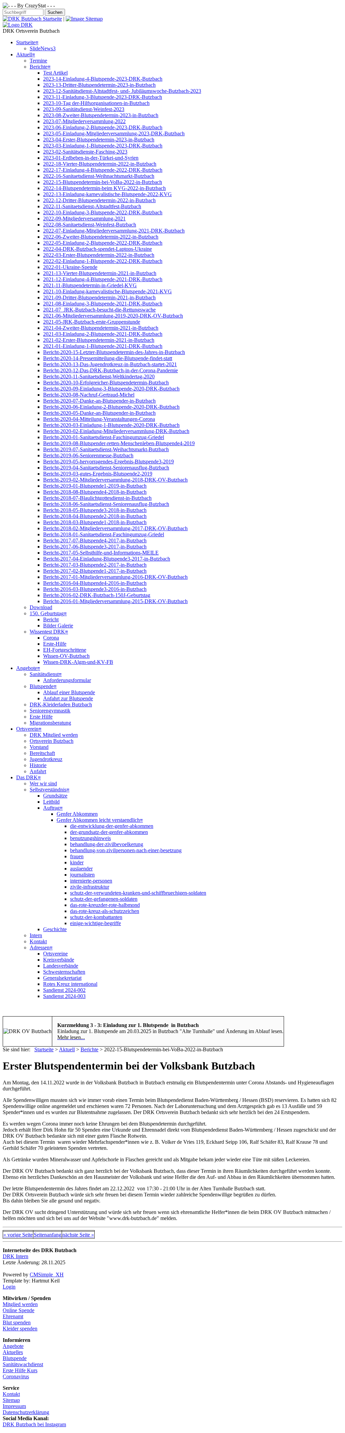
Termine (38, 60)
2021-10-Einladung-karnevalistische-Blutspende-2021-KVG (107, 291)
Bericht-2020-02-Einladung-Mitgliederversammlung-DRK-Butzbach (116, 431)
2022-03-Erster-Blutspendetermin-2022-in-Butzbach (98, 255)
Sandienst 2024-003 (64, 996)
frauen (77, 856)
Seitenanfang (47, 1235)
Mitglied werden (20, 1304)
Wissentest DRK (47, 631)
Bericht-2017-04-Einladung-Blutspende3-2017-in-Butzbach (106, 559)
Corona (51, 638)
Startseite (25, 42)
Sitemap (11, 1400)
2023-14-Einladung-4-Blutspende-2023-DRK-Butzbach (102, 79)
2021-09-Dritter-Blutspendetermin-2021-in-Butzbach (99, 297)
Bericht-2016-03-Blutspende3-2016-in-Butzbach (95, 589)
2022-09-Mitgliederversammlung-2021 (84, 218)
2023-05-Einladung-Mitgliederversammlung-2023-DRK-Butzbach (114, 133)
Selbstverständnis (48, 789)
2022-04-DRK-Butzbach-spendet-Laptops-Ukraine (97, 249)
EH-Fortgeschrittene (64, 650)
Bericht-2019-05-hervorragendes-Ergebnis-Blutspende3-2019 (108, 461)
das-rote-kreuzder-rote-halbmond (105, 905)
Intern (36, 935)
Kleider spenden (20, 1328)
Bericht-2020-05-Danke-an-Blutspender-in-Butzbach (99, 413)
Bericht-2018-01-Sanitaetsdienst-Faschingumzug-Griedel (103, 534)
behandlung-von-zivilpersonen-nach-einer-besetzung (126, 850)
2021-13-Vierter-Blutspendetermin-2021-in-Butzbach (99, 273)
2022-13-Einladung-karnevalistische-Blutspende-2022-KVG (107, 194)
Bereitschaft (42, 753)
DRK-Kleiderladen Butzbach (61, 704)
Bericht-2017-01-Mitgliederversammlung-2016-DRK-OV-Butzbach (115, 577)
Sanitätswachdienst (23, 1364)
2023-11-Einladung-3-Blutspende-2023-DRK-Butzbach (102, 97)
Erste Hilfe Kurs (20, 1370)
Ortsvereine (55, 953)
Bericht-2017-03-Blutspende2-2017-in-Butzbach (95, 565)
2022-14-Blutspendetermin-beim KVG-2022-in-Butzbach (104, 188)
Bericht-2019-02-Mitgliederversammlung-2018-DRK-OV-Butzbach (115, 480)
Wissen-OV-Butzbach (66, 656)
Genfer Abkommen (77, 814)
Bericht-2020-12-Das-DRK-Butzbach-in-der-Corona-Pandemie (110, 370)
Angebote (26, 668)
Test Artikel (55, 73)
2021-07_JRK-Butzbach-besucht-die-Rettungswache (99, 310)
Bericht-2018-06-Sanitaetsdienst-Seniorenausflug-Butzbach (106, 504)
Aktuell (24, 54)
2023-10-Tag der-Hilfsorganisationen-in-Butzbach (96, 103)
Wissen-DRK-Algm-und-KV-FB (78, 662)
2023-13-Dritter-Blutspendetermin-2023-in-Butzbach (99, 85)
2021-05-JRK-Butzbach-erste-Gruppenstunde (91, 322)
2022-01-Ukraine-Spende (70, 267)
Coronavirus (16, 1376)
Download (41, 607)
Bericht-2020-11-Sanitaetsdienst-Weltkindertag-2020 (99, 376)
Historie (38, 765)
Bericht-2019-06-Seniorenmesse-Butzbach (88, 455)
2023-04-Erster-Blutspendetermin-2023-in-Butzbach (98, 139)
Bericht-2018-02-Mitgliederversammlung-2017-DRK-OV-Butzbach (115, 528)
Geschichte (55, 929)
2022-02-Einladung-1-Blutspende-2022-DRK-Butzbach (102, 261)
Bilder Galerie (58, 625)
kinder (77, 862)
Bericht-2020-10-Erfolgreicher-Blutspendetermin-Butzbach (106, 382)
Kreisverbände (58, 960)
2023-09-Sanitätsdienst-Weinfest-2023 (83, 109)
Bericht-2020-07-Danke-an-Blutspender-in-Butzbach (99, 401)
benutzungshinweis (90, 838)
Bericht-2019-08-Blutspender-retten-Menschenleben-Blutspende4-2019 (119, 443)
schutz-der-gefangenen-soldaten (103, 899)
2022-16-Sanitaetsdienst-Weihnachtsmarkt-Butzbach (98, 176)
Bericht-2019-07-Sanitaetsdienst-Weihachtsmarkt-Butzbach (106, 449)
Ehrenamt (13, 1316)
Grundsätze (55, 796)
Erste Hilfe (41, 717)
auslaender (81, 868)
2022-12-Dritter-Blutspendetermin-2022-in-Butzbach (99, 200)
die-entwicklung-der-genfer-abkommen (111, 826)
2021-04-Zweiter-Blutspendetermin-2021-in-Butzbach (100, 328)
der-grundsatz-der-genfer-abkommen (109, 832)
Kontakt (38, 941)
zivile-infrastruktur (89, 887)
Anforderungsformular (67, 680)
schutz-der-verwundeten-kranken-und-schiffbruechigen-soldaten (138, 893)
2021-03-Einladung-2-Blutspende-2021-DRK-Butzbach (102, 334)
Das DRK (27, 777)
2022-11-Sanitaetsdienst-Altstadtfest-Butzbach (92, 206)
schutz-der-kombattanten (96, 917)
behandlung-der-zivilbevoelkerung (106, 844)
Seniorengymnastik (50, 710)
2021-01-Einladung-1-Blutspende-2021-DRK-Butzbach (102, 346)
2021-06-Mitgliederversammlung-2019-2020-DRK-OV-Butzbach (113, 316)
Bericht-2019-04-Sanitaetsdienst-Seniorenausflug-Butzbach (106, 467)
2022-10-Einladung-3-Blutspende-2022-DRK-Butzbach (102, 212)
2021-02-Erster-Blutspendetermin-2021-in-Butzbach (98, 340)
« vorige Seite (18, 1235)
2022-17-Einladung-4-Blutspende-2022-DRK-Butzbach (102, 170)
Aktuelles (13, 1352)
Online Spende (18, 1310)
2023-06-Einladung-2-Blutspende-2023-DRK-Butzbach (102, 127)
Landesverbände (60, 966)
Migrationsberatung (50, 723)
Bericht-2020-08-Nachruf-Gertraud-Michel (88, 395)
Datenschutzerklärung (26, 1412)
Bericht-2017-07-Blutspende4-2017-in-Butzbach (95, 540)
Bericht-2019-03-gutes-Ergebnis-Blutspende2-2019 (97, 474)
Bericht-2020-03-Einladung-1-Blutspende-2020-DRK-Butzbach (111, 425)
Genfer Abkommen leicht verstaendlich (98, 820)
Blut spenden (17, 1322)
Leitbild (51, 802)
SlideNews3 (43, 48)
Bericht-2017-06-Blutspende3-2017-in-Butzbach (95, 546)
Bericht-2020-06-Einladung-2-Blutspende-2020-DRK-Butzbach (111, 407)
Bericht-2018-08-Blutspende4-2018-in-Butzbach (95, 492)
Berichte (39, 67)
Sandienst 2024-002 (64, 990)
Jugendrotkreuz (46, 759)
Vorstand (39, 747)
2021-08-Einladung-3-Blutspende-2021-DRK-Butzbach (102, 303)
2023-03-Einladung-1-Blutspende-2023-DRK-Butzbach (102, 145)
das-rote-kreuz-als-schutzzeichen (104, 911)
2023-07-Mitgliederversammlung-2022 (84, 121)
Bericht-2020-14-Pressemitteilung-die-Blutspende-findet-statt (107, 358)
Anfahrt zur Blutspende (68, 698)
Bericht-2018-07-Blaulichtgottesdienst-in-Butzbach (97, 498)
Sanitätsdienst (44, 674)
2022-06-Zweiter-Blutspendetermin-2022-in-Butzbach (100, 237)
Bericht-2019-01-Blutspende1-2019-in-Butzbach (95, 486)
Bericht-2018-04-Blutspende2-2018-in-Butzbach (95, 516)
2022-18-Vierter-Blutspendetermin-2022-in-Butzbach (99, 164)
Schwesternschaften (64, 972)
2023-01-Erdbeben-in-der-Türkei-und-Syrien (90, 158)
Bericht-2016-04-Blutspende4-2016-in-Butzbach (95, 583)
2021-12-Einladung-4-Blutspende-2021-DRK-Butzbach (102, 279)
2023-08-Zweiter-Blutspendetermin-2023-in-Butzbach (100, 115)
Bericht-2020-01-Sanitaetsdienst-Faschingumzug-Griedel (103, 437)
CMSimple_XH (47, 1274)
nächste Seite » (78, 1235)
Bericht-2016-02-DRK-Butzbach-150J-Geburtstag (96, 595)
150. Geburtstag (47, 613)
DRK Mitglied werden (54, 735)
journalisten (82, 874)
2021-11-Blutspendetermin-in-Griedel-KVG (90, 285)
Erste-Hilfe (54, 644)
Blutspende (42, 686)
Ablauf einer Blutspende (69, 692)
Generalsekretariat (62, 978)
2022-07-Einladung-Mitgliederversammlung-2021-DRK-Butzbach (114, 231)
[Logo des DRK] (18, 25)
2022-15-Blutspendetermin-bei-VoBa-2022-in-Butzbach (102, 182)
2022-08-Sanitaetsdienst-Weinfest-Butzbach (89, 224)
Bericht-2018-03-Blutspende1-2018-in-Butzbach (95, 522)
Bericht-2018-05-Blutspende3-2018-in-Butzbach (95, 510)
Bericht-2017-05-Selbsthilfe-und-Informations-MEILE (101, 553)
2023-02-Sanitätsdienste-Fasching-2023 (85, 152)
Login (9, 1287)
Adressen (40, 947)
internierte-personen (91, 881)
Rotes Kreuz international (70, 984)
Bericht (51, 619)
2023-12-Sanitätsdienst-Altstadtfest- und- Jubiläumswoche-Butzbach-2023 (122, 91)
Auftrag (51, 808)
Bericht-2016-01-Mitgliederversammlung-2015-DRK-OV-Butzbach (115, 601)
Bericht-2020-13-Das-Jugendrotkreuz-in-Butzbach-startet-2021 (110, 364)
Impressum (14, 1406)
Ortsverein (27, 729)
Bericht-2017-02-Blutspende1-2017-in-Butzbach (95, 571)
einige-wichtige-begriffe (95, 923)
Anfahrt (38, 771)
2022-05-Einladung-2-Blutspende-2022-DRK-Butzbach (102, 243)
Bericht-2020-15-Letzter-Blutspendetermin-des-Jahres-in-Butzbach (114, 352)
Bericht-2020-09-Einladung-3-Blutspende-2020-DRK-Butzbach (111, 388)
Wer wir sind (43, 783)
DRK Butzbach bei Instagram (34, 1424)
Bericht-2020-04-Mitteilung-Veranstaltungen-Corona (99, 419)
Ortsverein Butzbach (51, 741)
